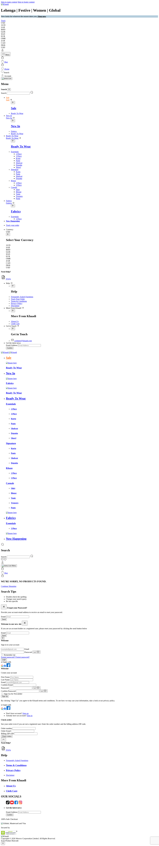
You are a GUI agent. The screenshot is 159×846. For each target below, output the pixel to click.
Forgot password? (8, 657)
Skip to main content (9, 2)
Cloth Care (15, 324)
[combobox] (18, 93)
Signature (14, 169)
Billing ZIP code (7, 734)
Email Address (11, 345)
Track (3, 21)
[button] (79, 50)
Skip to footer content (26, 2)
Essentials (15, 152)
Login (4, 660)
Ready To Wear (12, 136)
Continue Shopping (8, 586)
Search (3, 93)
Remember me (9, 655)
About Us (15, 321)
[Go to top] (3, 740)
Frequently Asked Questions (22, 297)
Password (28, 652)
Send (4, 619)
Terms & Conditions (19, 301)
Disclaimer (15, 306)
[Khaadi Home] (5, 4)
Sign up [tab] (25, 713)
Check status (7, 736)
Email (3, 617)
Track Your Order (18, 299)
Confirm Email (7, 685)
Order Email (6, 731)
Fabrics (9, 201)
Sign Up (5, 696)
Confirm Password (8, 691)
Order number (7, 728)
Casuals (14, 187)
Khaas (13, 181)
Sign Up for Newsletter (13, 694)
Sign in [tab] (29, 716)
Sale (7, 98)
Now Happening (13, 221)
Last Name (5, 680)
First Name (5, 677)
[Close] (9, 89)
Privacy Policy (16, 303)
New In (9, 116)
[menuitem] (17, 113)
